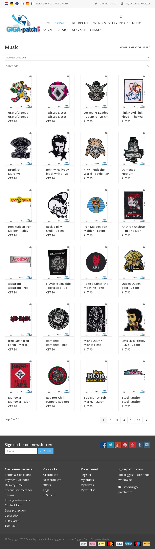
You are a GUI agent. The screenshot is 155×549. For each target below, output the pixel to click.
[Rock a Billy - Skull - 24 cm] (59, 205)
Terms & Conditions (18, 475)
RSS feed (48, 495)
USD (52, 3)
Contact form (13, 505)
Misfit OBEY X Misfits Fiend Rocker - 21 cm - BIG (95, 343)
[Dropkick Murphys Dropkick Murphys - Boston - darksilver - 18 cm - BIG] (21, 148)
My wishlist (88, 490)
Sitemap (10, 525)
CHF (65, 3)
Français (22, 3)
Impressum (12, 520)
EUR (38, 3)
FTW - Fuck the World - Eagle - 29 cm (96, 172)
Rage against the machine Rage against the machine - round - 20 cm (96, 286)
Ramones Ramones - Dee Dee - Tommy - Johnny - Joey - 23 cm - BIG (58, 343)
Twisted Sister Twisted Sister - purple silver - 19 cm (57, 115)
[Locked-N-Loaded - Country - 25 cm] (96, 91)
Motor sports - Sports (111, 23)
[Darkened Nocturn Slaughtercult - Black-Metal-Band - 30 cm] (134, 148)
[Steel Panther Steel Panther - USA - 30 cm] (134, 376)
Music (136, 23)
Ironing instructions (17, 500)
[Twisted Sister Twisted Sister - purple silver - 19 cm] (59, 91)
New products (52, 480)
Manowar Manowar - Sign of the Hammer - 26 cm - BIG (20, 400)
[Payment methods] (83, 543)
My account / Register (137, 3)
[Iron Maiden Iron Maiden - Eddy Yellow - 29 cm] (21, 205)
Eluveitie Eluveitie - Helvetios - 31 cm (58, 286)
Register (86, 475)
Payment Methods (17, 480)
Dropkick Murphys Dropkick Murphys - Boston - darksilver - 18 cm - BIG (20, 172)
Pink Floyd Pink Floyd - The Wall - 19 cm (134, 115)
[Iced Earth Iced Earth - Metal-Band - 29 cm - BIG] (21, 319)
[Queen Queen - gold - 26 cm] (134, 262)
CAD (59, 3)
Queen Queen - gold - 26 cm (132, 286)
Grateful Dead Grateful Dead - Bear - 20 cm (19, 115)
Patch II (62, 29)
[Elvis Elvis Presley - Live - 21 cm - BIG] (134, 319)
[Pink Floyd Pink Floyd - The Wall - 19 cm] (134, 91)
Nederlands (6, 3)
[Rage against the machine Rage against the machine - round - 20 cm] (96, 262)
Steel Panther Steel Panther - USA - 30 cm (132, 400)
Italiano (32, 3)
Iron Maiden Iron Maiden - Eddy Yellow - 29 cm (19, 229)
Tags (46, 490)
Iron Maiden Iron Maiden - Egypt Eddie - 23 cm (95, 229)
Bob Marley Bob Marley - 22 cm (95, 399)
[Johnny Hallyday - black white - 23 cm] (59, 148)
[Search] (120, 17)
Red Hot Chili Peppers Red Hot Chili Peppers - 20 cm (58, 400)
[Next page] (146, 420)
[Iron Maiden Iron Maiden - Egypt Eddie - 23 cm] (96, 205)
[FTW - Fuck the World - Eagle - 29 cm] (96, 148)
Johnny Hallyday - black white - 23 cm (58, 172)
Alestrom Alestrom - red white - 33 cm (18, 286)
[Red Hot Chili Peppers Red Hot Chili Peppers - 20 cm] (59, 376)
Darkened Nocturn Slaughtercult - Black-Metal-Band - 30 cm (132, 172)
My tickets (87, 485)
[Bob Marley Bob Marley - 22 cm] (96, 376)
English (17, 3)
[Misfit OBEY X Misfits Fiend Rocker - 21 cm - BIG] (96, 319)
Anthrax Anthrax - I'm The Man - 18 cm (134, 229)
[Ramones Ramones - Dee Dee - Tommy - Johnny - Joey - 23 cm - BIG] (59, 319)
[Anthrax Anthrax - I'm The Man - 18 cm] (134, 205)
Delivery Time (14, 485)
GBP (45, 3)
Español (27, 3)
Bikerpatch (80, 23)
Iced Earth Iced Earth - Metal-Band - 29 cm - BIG (18, 343)
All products (50, 475)
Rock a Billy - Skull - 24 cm (55, 229)
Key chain (79, 29)
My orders (87, 480)
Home (46, 23)
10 (138, 420)
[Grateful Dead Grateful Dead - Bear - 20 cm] (21, 91)
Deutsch (11, 3)
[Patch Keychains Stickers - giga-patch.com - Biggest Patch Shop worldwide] (23, 23)
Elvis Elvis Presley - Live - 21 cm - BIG (133, 343)
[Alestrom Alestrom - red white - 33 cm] (21, 262)
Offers (47, 485)
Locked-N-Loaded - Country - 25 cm (96, 115)
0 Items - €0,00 (108, 3)
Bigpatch (61, 23)
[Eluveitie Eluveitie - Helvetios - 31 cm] (59, 262)
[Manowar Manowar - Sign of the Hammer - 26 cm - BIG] (21, 376)
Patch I (47, 29)
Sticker (95, 29)
